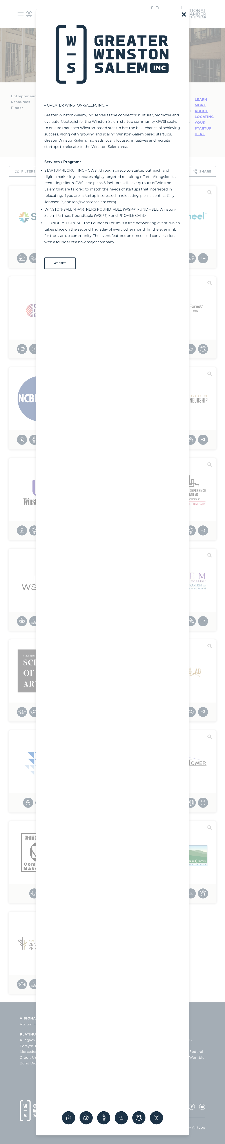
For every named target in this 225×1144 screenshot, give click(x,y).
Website (60, 263)
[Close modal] (183, 14)
